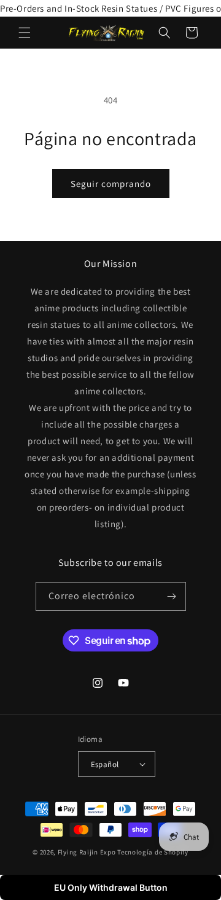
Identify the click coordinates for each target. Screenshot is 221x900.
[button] (24, 32)
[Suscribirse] (171, 596)
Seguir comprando (111, 183)
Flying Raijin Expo (87, 852)
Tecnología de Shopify (152, 852)
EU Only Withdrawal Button (111, 887)
